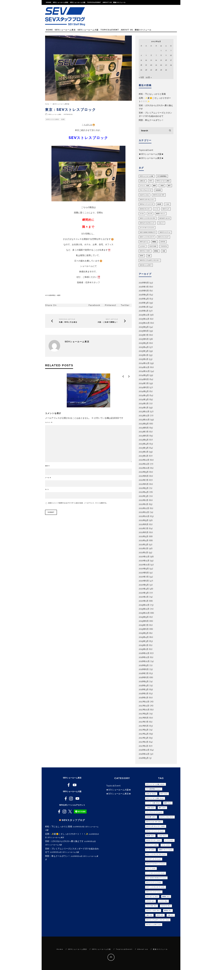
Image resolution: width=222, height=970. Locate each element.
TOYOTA (164, 246)
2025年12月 (144, 315)
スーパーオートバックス (147, 227)
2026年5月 (144, 294)
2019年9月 (144, 617)
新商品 (156, 251)
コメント (48, 422)
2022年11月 (144, 464)
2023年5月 (144, 440)
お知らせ (142, 180)
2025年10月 (144, 323)
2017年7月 (143, 722)
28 (156, 70)
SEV (150, 180)
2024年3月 (144, 399)
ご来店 (162, 185)
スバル (142, 213)
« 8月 (141, 77)
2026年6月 (144, 290)
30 (166, 70)
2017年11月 (144, 705)
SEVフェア (166, 209)
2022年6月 (144, 484)
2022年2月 (143, 500)
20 (151, 65)
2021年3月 (143, 544)
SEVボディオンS (164, 218)
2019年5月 (144, 633)
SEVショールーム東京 (60, 2)
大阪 (163, 251)
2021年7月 (143, 528)
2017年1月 (143, 746)
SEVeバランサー (145, 209)
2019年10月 (144, 613)
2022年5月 (143, 488)
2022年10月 (144, 468)
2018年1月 (143, 697)
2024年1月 (143, 407)
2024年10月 (144, 371)
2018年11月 (144, 657)
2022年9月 (144, 472)
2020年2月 (144, 597)
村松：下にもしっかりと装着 (152, 94)
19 (146, 65)
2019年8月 (144, 621)
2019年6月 (144, 629)
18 (141, 65)
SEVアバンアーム (165, 232)
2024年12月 (144, 363)
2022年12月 (144, 460)
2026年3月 (144, 303)
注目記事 (158, 190)
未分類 (62, 119)
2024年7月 (144, 383)
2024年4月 (144, 395)
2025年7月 (144, 335)
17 (171, 60)
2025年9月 (144, 327)
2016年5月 (144, 758)
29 (161, 70)
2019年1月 (143, 649)
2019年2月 (143, 645)
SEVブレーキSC (145, 251)
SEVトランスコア (163, 237)
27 (151, 70)
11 (141, 60)
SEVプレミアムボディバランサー (149, 260)
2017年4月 (144, 734)
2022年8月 (144, 476)
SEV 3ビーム (144, 241)
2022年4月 (144, 492)
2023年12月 (144, 411)
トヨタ (167, 204)
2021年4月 (143, 540)
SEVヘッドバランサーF (147, 237)
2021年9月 (143, 520)
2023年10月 (144, 419)
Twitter (125, 305)
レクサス (142, 246)
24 (171, 65)
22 (161, 65)
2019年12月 (144, 605)
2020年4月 (144, 589)
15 (161, 60)
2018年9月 (144, 665)
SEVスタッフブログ (73, 820)
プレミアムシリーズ (145, 190)
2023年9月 (144, 423)
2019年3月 (144, 641)
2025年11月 (144, 319)
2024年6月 (144, 387)
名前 (47, 465)
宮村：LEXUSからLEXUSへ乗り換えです (64, 841)
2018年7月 (144, 673)
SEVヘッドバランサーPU (147, 218)
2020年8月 (144, 572)
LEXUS (162, 241)
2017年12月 (144, 701)
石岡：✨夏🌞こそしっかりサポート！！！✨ (66, 834)
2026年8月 (144, 282)
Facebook (94, 305)
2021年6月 (143, 532)
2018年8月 (144, 669)
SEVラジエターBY (158, 195)
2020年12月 (144, 556)
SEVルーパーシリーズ (146, 204)
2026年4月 (144, 299)
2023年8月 (144, 427)
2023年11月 (144, 415)
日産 (149, 255)
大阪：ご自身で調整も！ (108, 322)
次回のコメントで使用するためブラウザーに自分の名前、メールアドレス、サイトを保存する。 (78, 503)
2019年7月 (144, 625)
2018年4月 (144, 685)
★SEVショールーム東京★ (52, 119)
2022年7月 (143, 480)
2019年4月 (144, 637)
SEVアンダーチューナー (147, 199)
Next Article (112, 319)
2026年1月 (143, 311)
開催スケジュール (119, 2)
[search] (169, 130)
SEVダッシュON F (145, 265)
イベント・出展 (144, 185)
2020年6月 (144, 581)
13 (151, 60)
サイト (47, 489)
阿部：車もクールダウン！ (151, 120)
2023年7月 (144, 431)
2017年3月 (143, 738)
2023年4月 (144, 444)
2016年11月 (144, 754)
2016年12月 (144, 750)
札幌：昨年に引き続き (68, 322)
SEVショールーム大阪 (77, 2)
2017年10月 (144, 709)
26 (146, 70)
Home (48, 2)
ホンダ (150, 213)
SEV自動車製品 (51, 295)
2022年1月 (143, 504)
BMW (141, 255)
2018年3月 (144, 689)
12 (146, 60)
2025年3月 (144, 351)
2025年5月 (144, 343)
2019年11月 (144, 609)
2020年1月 (143, 601)
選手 (169, 185)
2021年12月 (144, 508)
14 (156, 60)
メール (48, 477)
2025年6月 (144, 339)
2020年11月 (144, 560)
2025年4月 (144, 347)
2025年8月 (144, 331)
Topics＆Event (94, 2)
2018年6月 (144, 677)
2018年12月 (144, 653)
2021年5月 (143, 536)
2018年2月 (143, 693)
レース (156, 209)
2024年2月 (144, 403)
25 (141, 70)
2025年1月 (143, 359)
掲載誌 (154, 241)
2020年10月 (144, 564)
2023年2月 (143, 452)
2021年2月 (143, 548)
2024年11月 (144, 367)
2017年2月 (143, 742)
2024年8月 (144, 379)
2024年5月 (144, 391)
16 (166, 60)
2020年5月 (144, 585)
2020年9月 (144, 568)
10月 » (149, 77)
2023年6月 (144, 435)
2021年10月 (144, 516)
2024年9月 (144, 375)
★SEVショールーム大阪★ (151, 154)
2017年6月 (144, 726)
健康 (59, 295)
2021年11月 (144, 512)
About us (107, 2)
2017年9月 (144, 713)
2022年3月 (143, 496)
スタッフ (161, 223)
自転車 (159, 204)
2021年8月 (143, 524)
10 (171, 55)
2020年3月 (144, 593)
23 (166, 65)
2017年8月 (144, 717)
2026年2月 (144, 307)
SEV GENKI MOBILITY (148, 232)
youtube (152, 246)
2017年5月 (143, 730)
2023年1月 (143, 456)
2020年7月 (144, 576)
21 (156, 65)
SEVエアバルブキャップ (147, 223)
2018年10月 (144, 661)
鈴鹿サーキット (160, 213)
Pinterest (110, 305)
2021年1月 (143, 552)
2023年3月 (144, 448)
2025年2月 (143, 355)
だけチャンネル (144, 195)
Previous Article (67, 319)
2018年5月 (144, 681)
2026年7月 (144, 286)
